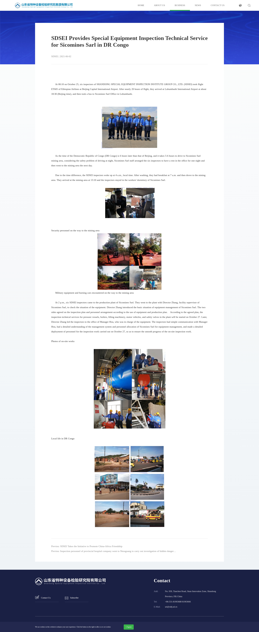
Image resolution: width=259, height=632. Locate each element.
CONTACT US (217, 5)
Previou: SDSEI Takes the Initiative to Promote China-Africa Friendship (86, 546)
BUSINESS (180, 5)
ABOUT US (159, 5)
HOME (141, 5)
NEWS (198, 5)
